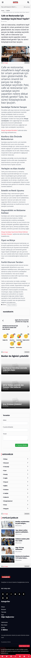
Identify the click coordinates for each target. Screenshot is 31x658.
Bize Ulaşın (4, 625)
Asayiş (6, 474)
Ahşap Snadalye (12, 304)
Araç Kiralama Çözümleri (12, 404)
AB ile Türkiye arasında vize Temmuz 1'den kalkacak (13, 386)
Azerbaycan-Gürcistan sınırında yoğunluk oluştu (15, 369)
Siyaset (6, 482)
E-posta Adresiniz (8, 427)
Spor (5, 470)
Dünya (5, 459)
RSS (3, 627)
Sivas (5, 505)
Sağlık (5, 478)
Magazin (6, 508)
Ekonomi (6, 463)
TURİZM (6, 493)
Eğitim (5, 485)
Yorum (5, 433)
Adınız (4, 420)
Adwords (6, 497)
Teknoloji (6, 466)
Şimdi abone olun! (24, 646)
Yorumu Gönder (22, 445)
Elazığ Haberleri (8, 501)
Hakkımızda (4, 622)
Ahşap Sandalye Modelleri (9, 130)
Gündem (6, 489)
